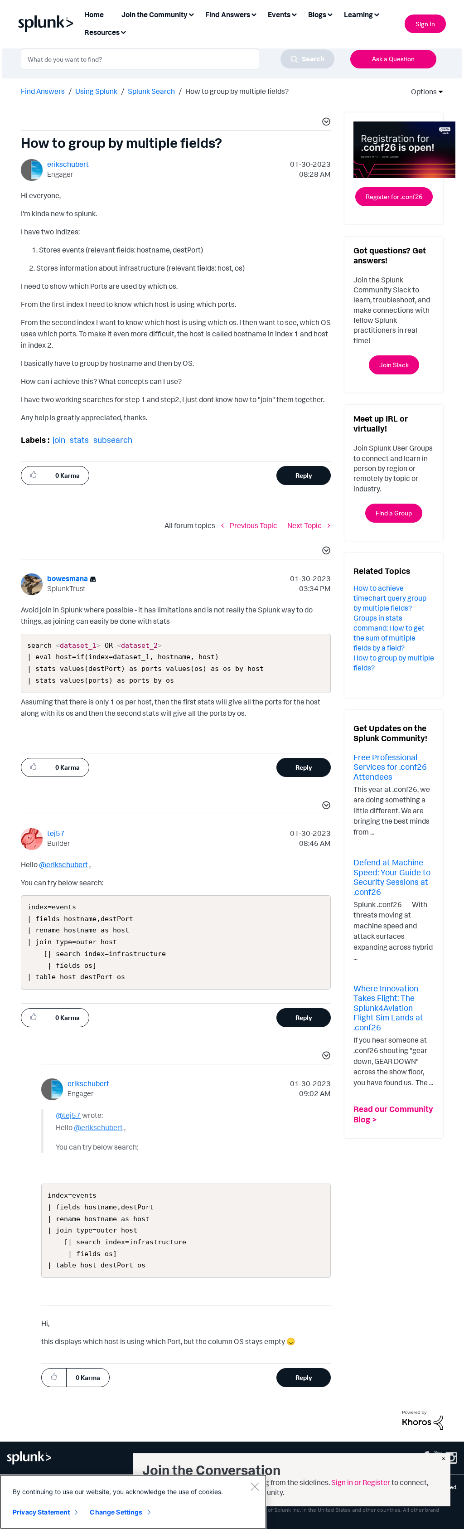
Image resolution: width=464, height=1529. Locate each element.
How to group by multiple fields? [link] (237, 91)
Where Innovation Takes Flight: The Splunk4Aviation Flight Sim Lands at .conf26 (388, 1007)
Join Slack (394, 365)
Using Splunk (96, 91)
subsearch (112, 440)
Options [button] (421, 91)
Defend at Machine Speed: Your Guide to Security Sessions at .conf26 (391, 877)
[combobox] (177, 59)
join (59, 440)
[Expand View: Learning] (376, 13)
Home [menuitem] (94, 14)
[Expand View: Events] (294, 13)
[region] (133, 1502)
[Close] (254, 1486)
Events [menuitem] (279, 14)
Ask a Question (393, 59)
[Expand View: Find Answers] (253, 13)
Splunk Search (151, 91)
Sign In (425, 24)
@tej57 (68, 1115)
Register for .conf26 (394, 196)
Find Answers (43, 91)
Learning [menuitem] (358, 14)
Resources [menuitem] (102, 32)
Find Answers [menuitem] (227, 14)
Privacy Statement (41, 1512)
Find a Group (394, 513)
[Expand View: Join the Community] (191, 13)
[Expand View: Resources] (123, 31)
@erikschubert (63, 864)
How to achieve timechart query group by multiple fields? (389, 597)
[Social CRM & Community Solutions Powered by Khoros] (422, 1419)
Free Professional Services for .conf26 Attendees (390, 766)
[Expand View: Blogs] (329, 13)
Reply (303, 475)
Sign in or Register (360, 1482)
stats (79, 440)
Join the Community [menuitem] (154, 14)
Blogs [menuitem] (317, 14)
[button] (325, 123)
